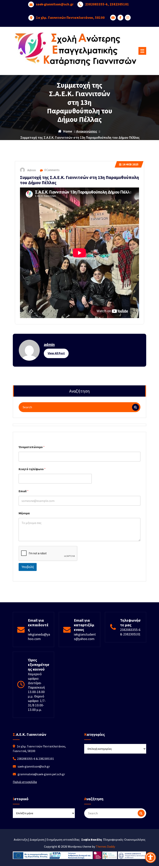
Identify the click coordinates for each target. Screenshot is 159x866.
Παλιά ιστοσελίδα (25, 782)
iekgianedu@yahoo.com (39, 636)
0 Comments (52, 170)
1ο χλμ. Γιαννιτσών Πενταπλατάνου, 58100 (70, 17)
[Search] (135, 407)
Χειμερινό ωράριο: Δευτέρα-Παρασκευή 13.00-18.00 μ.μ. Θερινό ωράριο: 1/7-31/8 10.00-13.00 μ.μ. (37, 692)
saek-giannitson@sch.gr (54, 4)
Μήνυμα (24, 513)
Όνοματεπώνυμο (32, 447)
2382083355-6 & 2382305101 (130, 631)
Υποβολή (28, 567)
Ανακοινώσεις (86, 131)
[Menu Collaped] (142, 51)
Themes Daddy (105, 846)
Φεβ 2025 (130, 164)
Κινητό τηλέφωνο (32, 469)
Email (24, 491)
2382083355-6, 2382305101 (107, 4)
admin (49, 344)
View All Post (56, 353)
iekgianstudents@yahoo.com (85, 636)
